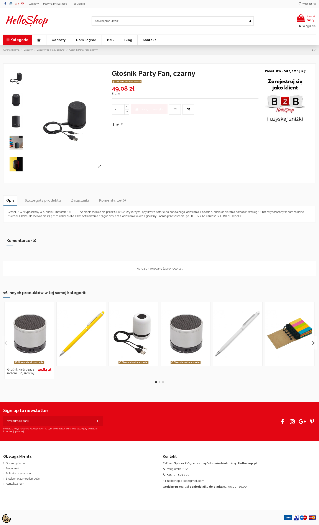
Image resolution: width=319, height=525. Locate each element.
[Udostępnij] (113, 124)
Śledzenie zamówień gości (23, 478)
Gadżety (34, 3)
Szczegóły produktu (43, 200)
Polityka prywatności (55, 3)
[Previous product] (313, 49)
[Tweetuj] (117, 124)
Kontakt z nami (15, 483)
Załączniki (80, 200)
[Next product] (315, 49)
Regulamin (78, 3)
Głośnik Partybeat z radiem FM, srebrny (21, 371)
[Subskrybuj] (99, 421)
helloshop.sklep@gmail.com (185, 480)
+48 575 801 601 (178, 474)
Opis (10, 200)
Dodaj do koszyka (152, 109)
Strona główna (15, 463)
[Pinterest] (122, 124)
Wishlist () (309, 3)
